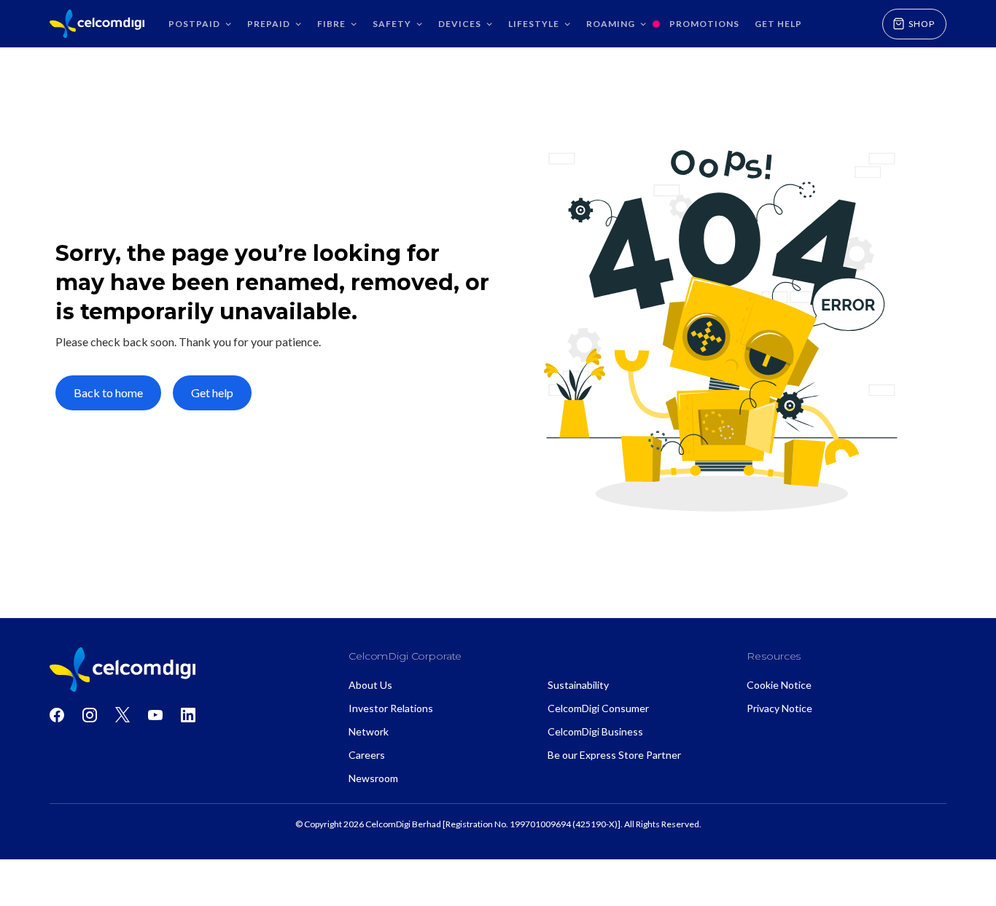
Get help (212, 392)
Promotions (704, 23)
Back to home (108, 392)
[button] (198, 23)
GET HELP (778, 23)
